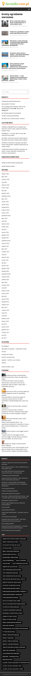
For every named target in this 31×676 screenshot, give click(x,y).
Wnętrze (4, 363)
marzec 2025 (5, 201)
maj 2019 (4, 313)
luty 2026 (4, 190)
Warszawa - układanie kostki (10, 656)
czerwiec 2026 (5, 179)
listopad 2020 (5, 271)
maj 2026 (4, 182)
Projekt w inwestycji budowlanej (10, 116)
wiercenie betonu (7, 659)
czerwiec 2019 (5, 310)
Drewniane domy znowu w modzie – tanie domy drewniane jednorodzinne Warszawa (19, 54)
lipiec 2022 (4, 218)
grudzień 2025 (5, 193)
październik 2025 (6, 196)
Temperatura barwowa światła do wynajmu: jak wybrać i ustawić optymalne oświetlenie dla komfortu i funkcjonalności (14, 151)
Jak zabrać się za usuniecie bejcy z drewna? (13, 118)
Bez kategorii (5, 346)
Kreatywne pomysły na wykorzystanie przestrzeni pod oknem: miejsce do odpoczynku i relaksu (15, 377)
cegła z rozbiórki (21, 560)
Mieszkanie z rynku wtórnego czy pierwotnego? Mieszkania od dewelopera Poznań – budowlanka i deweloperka (15, 43)
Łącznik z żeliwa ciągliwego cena (11, 666)
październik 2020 (6, 274)
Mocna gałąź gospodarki (8, 523)
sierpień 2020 (5, 279)
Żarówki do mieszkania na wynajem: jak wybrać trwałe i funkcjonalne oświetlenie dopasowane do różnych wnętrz (15, 144)
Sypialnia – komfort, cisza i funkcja (11, 360)
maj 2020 (4, 288)
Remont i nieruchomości (8, 357)
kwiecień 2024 (5, 210)
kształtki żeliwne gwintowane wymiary (13, 604)
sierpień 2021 (5, 246)
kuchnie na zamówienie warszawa (12, 610)
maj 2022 (4, 221)
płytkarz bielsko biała (8, 632)
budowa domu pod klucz (9, 554)
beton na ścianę (7, 548)
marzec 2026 (5, 188)
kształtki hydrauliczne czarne (11, 601)
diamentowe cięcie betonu (10, 566)
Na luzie (4, 351)
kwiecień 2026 (5, 185)
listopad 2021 (5, 238)
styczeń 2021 (5, 265)
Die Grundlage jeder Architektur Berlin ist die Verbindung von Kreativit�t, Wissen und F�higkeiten (13, 108)
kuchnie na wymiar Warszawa (10, 607)
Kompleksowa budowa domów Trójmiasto (14, 591)
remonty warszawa (8, 638)
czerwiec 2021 (5, 251)
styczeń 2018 (5, 327)
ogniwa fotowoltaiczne (9, 616)
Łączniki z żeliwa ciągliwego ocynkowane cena (16, 662)
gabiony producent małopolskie (11, 582)
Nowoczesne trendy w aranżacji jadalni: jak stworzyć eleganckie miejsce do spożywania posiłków (15, 393)
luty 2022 (4, 229)
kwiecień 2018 (5, 318)
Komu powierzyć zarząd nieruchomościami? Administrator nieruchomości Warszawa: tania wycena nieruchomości (14, 66)
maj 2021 (4, 254)
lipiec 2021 (4, 249)
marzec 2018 (5, 321)
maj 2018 (4, 315)
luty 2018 (4, 324)
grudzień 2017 (5, 329)
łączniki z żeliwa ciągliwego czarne (12, 669)
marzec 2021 (5, 260)
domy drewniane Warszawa (10, 573)
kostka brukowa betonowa (10, 597)
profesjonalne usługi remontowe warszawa (15, 628)
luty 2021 (4, 263)
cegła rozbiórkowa (8, 560)
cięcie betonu (6, 563)
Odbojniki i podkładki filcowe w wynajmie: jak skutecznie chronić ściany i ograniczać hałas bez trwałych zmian (14, 128)
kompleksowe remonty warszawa (12, 594)
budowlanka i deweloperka (10, 557)
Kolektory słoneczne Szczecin (11, 585)
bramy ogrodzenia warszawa (10, 551)
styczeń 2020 (5, 299)
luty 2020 (4, 296)
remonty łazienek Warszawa (10, 644)
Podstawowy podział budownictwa (11, 101)
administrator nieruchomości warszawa (14, 539)
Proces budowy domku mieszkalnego (11, 530)
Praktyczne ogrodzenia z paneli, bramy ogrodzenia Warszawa (19, 32)
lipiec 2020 (4, 282)
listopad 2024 (5, 207)
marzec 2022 (5, 226)
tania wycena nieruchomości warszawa (13, 647)
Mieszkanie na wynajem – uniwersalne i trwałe (14, 349)
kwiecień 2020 (5, 290)
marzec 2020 (5, 293)
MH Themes (25, 674)
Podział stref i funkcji (7, 354)
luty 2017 (4, 338)
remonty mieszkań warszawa (10, 635)
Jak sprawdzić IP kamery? (8, 104)
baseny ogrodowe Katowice (10, 542)
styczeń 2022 (5, 232)
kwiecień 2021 (5, 257)
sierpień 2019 (5, 304)
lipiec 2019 (4, 307)
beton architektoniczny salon (11, 545)
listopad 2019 (5, 302)
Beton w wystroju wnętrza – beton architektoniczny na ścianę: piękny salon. (18, 22)
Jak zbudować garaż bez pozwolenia (11, 113)
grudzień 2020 (5, 268)
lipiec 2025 (4, 199)
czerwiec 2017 (5, 332)
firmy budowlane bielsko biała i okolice (13, 579)
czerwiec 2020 (5, 285)
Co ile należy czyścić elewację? (9, 516)
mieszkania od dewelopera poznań (12, 613)
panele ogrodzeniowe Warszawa (11, 622)
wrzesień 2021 (5, 243)
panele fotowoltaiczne (9, 619)
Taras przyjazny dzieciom (8, 488)
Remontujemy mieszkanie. (8, 510)
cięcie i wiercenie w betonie (20, 563)
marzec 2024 (5, 213)
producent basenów (8, 625)
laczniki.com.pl (23, 26)
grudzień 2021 (5, 235)
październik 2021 (6, 240)
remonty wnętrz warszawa (10, 641)
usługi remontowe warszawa (10, 653)
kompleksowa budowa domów (11, 588)
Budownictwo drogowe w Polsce (10, 500)
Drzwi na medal (5, 507)
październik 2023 (6, 215)
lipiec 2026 (4, 176)
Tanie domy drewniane (8, 650)
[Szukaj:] (15, 91)
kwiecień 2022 (5, 224)
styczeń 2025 (5, 204)
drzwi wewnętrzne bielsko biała (11, 576)
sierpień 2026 (5, 174)
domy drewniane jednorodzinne (11, 570)
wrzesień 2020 (5, 277)
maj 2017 (4, 335)
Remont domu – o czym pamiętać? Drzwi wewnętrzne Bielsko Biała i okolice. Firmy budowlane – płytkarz (14, 78)
